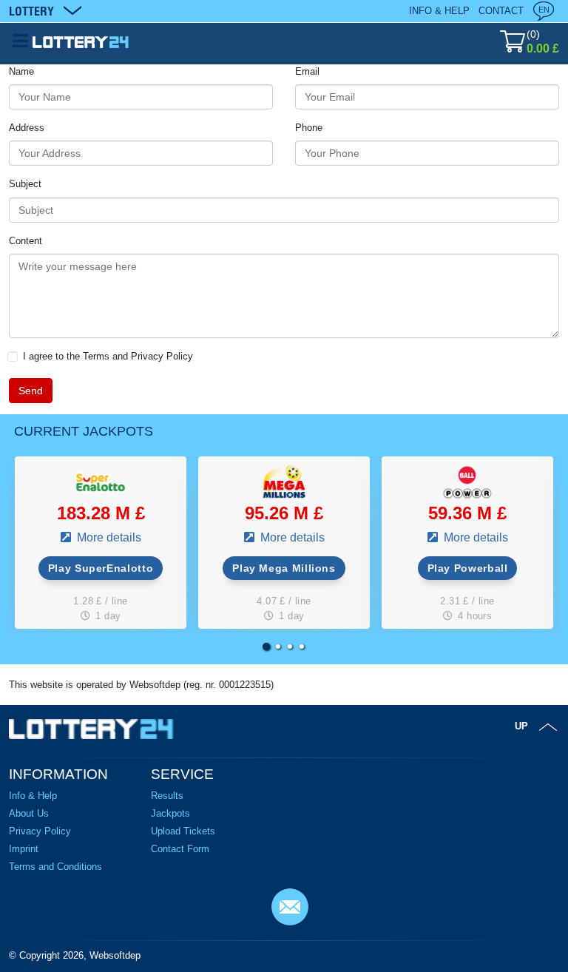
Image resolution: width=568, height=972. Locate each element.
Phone (308, 127)
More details (107, 537)
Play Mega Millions (284, 568)
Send (30, 390)
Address (26, 127)
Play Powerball (467, 568)
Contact (501, 10)
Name (21, 71)
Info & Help (439, 10)
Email (307, 71)
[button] (266, 646)
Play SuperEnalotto (101, 568)
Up (521, 726)
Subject (25, 183)
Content (25, 240)
